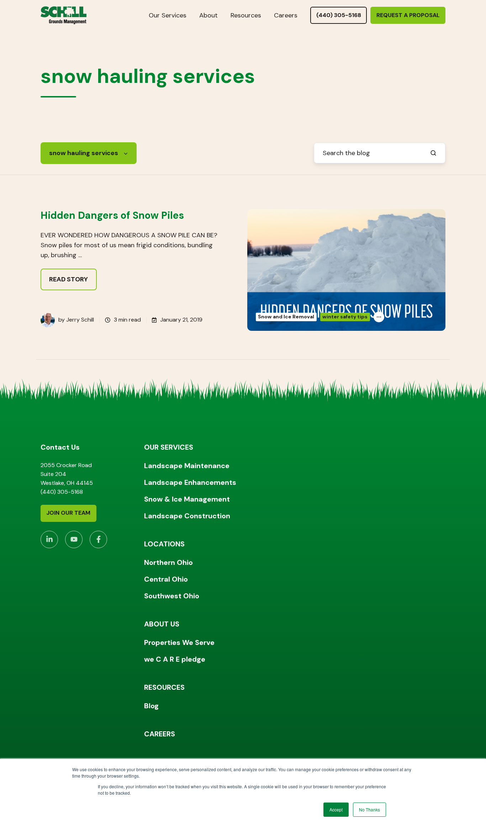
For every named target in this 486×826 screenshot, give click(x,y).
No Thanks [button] (369, 809)
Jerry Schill (80, 319)
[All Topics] (379, 317)
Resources (246, 15)
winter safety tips (345, 316)
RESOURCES (164, 687)
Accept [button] (336, 809)
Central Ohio (166, 579)
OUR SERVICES (168, 447)
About (208, 15)
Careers (285, 15)
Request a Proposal (408, 15)
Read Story (68, 279)
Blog (151, 705)
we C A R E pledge (174, 659)
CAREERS (159, 733)
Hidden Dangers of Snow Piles (112, 215)
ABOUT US (161, 624)
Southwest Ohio (171, 595)
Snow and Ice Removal (286, 316)
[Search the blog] (433, 153)
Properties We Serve (179, 642)
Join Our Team (68, 513)
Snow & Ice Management (187, 499)
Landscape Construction (187, 515)
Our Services (167, 15)
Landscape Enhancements (190, 482)
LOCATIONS (164, 544)
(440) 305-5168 (338, 15)
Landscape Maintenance (186, 465)
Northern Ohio (168, 562)
